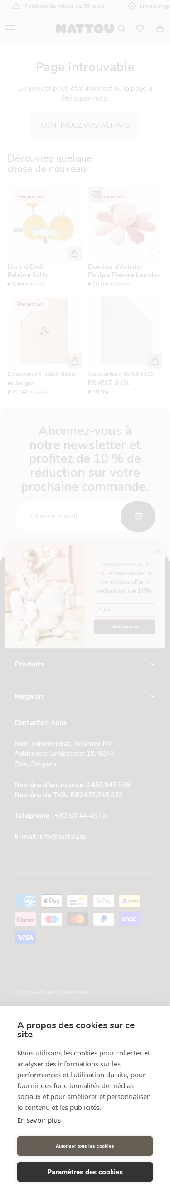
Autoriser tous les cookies (85, 1146)
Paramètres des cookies (85, 1172)
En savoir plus (39, 1119)
